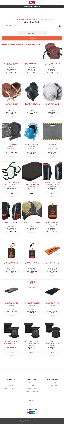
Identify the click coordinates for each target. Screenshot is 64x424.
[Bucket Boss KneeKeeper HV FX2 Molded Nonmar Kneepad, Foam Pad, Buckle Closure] (32, 51)
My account (32, 383)
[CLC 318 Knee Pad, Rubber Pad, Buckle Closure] (11, 91)
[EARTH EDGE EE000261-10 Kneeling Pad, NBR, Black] (32, 171)
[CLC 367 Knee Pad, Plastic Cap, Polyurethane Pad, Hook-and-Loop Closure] (11, 131)
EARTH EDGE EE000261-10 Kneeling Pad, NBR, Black (32, 183)
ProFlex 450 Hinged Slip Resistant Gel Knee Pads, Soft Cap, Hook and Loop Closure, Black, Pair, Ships (53, 344)
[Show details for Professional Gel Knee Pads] (32, 211)
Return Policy (53, 385)
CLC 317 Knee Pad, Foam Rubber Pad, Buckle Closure (52, 64)
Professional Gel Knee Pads (32, 222)
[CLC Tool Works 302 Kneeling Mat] (52, 131)
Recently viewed (32, 388)
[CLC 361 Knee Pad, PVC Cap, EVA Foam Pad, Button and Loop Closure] (52, 91)
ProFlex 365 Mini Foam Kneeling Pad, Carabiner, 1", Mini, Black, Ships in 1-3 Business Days (11, 265)
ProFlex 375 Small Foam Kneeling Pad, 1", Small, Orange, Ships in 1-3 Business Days (52, 265)
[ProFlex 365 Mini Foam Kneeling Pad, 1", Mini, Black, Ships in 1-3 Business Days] (52, 211)
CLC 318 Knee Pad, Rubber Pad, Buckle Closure (11, 103)
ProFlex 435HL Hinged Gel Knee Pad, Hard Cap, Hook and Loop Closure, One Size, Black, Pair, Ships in (32, 344)
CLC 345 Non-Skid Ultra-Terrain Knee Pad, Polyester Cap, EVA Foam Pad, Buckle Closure (32, 105)
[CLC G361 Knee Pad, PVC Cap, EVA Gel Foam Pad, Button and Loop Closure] (32, 131)
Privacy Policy (53, 383)
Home (12, 19)
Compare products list (61, 2)
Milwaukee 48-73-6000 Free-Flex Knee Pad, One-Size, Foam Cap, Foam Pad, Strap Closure (52, 185)
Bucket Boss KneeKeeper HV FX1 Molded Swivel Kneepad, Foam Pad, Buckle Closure (11, 66)
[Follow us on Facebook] (33, 403)
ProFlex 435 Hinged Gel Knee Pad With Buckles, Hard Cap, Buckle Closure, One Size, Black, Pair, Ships (11, 344)
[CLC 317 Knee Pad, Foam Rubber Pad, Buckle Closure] (52, 51)
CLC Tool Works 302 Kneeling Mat (52, 143)
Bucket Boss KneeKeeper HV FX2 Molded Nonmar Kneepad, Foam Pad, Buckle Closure (32, 66)
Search (59, 26)
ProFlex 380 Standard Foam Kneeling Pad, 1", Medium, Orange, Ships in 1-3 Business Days (32, 304)
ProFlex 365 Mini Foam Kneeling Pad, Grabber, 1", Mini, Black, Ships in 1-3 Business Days (32, 265)
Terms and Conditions (11, 388)
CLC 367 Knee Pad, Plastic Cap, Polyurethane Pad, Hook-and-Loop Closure (11, 144)
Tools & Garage (20, 19)
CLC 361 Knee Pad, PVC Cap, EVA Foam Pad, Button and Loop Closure (52, 104)
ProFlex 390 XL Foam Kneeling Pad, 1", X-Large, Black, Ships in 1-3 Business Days (52, 304)
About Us (10, 385)
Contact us (11, 383)
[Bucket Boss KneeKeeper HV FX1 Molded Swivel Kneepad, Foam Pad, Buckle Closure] (11, 51)
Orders (32, 385)
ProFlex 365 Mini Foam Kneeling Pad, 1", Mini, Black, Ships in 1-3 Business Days (52, 224)
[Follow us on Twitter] (30, 403)
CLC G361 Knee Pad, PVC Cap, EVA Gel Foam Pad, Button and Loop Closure (32, 144)
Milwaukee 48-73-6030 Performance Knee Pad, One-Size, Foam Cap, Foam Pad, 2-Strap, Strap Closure (11, 225)
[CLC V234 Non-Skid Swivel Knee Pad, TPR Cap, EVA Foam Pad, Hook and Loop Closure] (11, 171)
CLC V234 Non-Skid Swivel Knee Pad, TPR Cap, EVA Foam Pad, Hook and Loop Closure (11, 185)
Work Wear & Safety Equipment (34, 19)
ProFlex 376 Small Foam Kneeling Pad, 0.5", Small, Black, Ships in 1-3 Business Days (11, 304)
